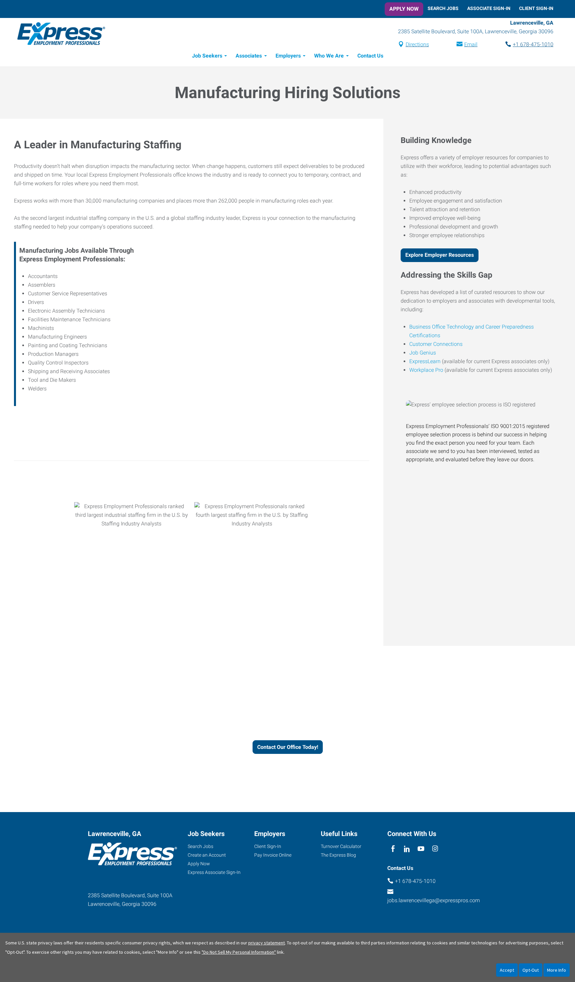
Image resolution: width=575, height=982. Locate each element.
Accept (507, 970)
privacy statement (266, 943)
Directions (417, 44)
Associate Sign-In (488, 8)
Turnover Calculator (341, 846)
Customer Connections (436, 344)
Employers (288, 56)
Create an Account (207, 855)
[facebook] (392, 848)
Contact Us (370, 56)
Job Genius (422, 353)
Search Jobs (443, 8)
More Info (556, 970)
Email (471, 44)
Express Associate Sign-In (214, 872)
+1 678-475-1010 (533, 44)
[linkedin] (406, 848)
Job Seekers (207, 56)
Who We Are (329, 56)
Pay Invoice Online (272, 855)
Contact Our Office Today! (287, 747)
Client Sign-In (536, 8)
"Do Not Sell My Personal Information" (239, 952)
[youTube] (421, 848)
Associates (249, 56)
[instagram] (435, 848)
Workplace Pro (426, 370)
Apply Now (404, 9)
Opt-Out (530, 970)
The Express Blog (338, 855)
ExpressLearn (425, 361)
